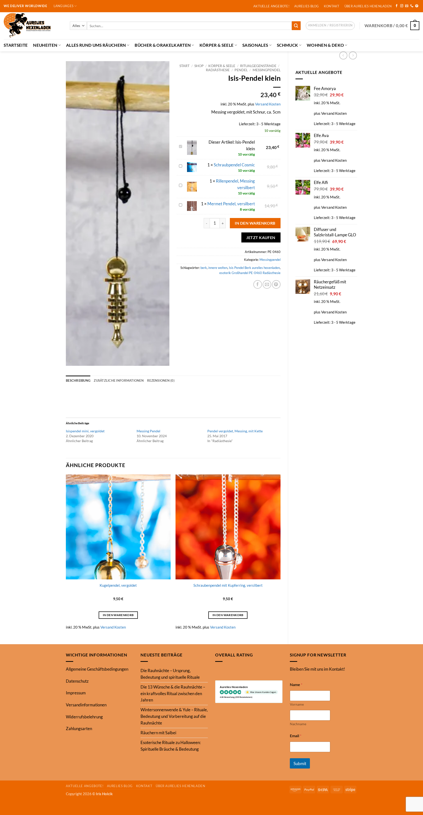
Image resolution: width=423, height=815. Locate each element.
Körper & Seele (217, 45)
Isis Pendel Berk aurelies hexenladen (254, 268)
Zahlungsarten (79, 728)
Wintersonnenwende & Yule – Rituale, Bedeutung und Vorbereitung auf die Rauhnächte (174, 716)
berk (203, 268)
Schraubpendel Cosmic (234, 164)
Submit (300, 763)
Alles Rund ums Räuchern (96, 45)
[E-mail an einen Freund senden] (267, 284)
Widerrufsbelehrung (84, 716)
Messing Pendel (148, 431)
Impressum (76, 692)
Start (184, 66)
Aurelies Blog (306, 6)
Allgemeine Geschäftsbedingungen (97, 669)
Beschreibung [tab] (78, 380)
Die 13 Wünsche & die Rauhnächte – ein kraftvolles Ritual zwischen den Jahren (173, 693)
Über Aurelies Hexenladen (368, 6)
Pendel (241, 70)
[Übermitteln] (296, 25)
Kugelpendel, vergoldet (118, 585)
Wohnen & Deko (325, 45)
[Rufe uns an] (411, 6)
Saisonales (255, 45)
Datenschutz (77, 681)
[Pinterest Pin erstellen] (276, 284)
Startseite (16, 45)
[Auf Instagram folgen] (401, 6)
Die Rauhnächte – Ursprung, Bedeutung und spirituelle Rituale (170, 674)
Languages (63, 6)
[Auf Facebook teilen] (257, 284)
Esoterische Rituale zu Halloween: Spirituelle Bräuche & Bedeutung (171, 746)
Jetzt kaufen (260, 237)
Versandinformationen (86, 704)
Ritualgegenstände (258, 66)
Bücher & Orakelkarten (163, 45)
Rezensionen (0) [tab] (161, 380)
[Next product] (343, 55)
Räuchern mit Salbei (158, 732)
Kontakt (332, 6)
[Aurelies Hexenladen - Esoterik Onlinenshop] (33, 25)
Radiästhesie (218, 70)
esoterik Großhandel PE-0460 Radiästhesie (250, 273)
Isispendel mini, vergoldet (85, 431)
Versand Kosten (334, 113)
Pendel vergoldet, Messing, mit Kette (235, 431)
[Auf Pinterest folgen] (416, 6)
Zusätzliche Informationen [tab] (119, 380)
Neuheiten (45, 45)
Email (295, 735)
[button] (330, 26)
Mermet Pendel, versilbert (231, 203)
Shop (199, 66)
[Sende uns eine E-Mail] (406, 6)
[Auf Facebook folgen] (396, 6)
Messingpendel (267, 70)
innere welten (217, 268)
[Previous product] (353, 55)
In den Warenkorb (255, 223)
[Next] (280, 555)
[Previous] (66, 555)
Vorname (297, 704)
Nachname (298, 724)
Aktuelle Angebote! (271, 6)
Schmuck (287, 45)
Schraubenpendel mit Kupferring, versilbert (228, 585)
